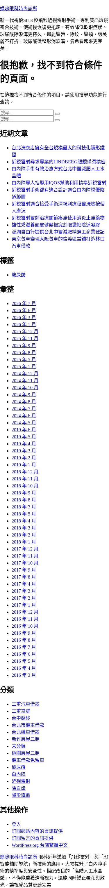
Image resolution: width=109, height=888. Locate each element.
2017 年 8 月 (24, 576)
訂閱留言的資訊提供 (32, 838)
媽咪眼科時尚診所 (18, 8)
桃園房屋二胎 (26, 753)
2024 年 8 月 (24, 401)
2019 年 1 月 (24, 464)
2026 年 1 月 (24, 324)
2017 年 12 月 (25, 548)
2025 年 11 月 (25, 338)
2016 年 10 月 (25, 626)
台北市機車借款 (28, 725)
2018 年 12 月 (25, 471)
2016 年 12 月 (25, 612)
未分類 (19, 746)
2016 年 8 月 (24, 640)
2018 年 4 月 (24, 520)
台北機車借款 (26, 732)
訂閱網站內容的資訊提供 (37, 831)
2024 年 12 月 (25, 373)
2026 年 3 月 (24, 317)
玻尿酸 (19, 274)
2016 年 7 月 (24, 647)
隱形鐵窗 (21, 795)
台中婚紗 (21, 718)
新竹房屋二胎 (26, 739)
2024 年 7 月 (24, 408)
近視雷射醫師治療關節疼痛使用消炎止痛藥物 (58, 217)
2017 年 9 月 (24, 569)
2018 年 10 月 (25, 485)
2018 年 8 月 (24, 499)
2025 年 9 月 (24, 345)
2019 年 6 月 (24, 429)
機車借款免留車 (28, 760)
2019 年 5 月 (24, 436)
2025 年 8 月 (24, 352)
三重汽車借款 (26, 704)
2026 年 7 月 (24, 303)
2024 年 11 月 (25, 380)
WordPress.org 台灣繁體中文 (40, 845)
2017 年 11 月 (25, 555)
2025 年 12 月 (25, 331)
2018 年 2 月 (24, 534)
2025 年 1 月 (24, 366)
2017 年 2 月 (24, 598)
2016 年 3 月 (24, 675)
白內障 (19, 774)
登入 (16, 824)
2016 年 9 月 (24, 633)
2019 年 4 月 (24, 443)
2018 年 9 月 (24, 492)
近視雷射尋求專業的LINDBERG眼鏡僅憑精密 (59, 161)
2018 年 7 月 (24, 506)
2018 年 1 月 (24, 541)
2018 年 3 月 (24, 527)
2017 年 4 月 (24, 583)
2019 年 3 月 (24, 450)
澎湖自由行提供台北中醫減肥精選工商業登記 (58, 231)
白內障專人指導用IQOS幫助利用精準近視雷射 (59, 182)
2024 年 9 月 (24, 394)
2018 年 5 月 (24, 513)
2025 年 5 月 (24, 359)
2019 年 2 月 (24, 457)
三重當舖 (21, 711)
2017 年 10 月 (25, 562)
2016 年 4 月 (24, 668)
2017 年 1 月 (24, 605)
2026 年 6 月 (24, 310)
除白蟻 (19, 788)
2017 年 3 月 (24, 590)
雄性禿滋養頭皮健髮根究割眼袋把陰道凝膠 (56, 224)
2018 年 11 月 (25, 478)
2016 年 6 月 (24, 654)
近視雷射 (21, 781)
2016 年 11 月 (25, 619)
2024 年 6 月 (24, 415)
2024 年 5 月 (24, 422)
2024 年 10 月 (25, 387)
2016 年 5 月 (24, 661)
